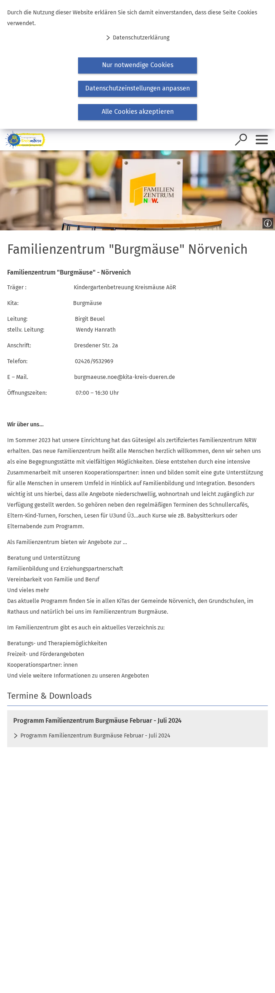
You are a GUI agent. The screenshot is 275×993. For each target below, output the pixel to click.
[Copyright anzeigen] (266, 221)
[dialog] (137, 64)
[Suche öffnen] (241, 140)
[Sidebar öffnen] (262, 140)
